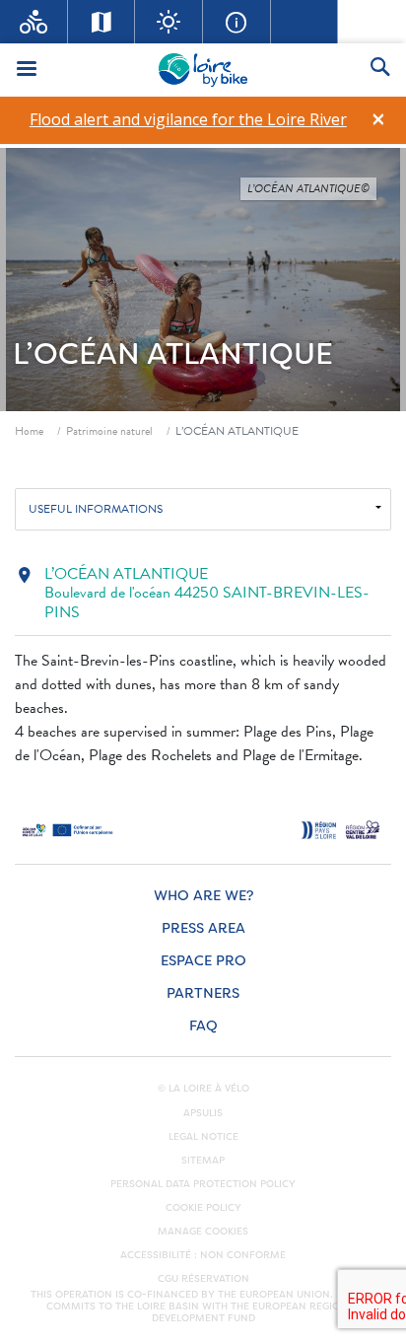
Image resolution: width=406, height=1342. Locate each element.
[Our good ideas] (169, 21)
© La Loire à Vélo (203, 1089)
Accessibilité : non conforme (203, 1255)
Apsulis (203, 1113)
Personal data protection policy (203, 1184)
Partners (203, 993)
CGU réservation (203, 1279)
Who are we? (203, 895)
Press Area (203, 928)
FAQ (203, 1026)
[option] (188, 119)
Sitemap (203, 1160)
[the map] (102, 21)
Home (29, 431)
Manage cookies (203, 1231)
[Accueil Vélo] (34, 21)
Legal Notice (203, 1137)
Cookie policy (203, 1208)
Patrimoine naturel (109, 431)
